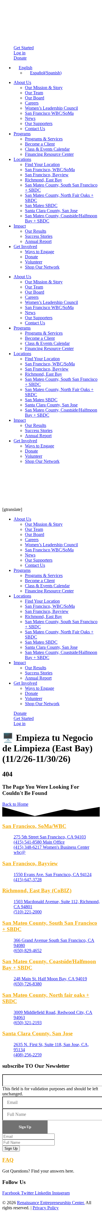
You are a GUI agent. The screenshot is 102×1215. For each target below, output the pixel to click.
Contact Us (35, 128)
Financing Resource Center (49, 154)
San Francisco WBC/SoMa (49, 113)
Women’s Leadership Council (51, 108)
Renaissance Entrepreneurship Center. (51, 1202)
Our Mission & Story (44, 87)
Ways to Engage (39, 251)
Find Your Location (42, 164)
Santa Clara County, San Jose (51, 210)
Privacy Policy (46, 1207)
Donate (31, 256)
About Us (22, 82)
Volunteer (33, 261)
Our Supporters (38, 123)
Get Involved (25, 246)
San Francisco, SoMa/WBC (34, 826)
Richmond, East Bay (43, 179)
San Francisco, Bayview (47, 174)
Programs (22, 133)
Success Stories (38, 236)
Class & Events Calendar (47, 149)
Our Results (35, 231)
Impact (20, 226)
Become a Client (40, 144)
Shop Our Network (42, 267)
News (30, 118)
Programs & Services (44, 138)
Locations (22, 159)
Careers (32, 103)
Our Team (34, 92)
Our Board (34, 97)
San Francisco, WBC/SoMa (50, 169)
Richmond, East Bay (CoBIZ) (36, 890)
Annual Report (38, 241)
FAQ (8, 1160)
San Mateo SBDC (41, 205)
